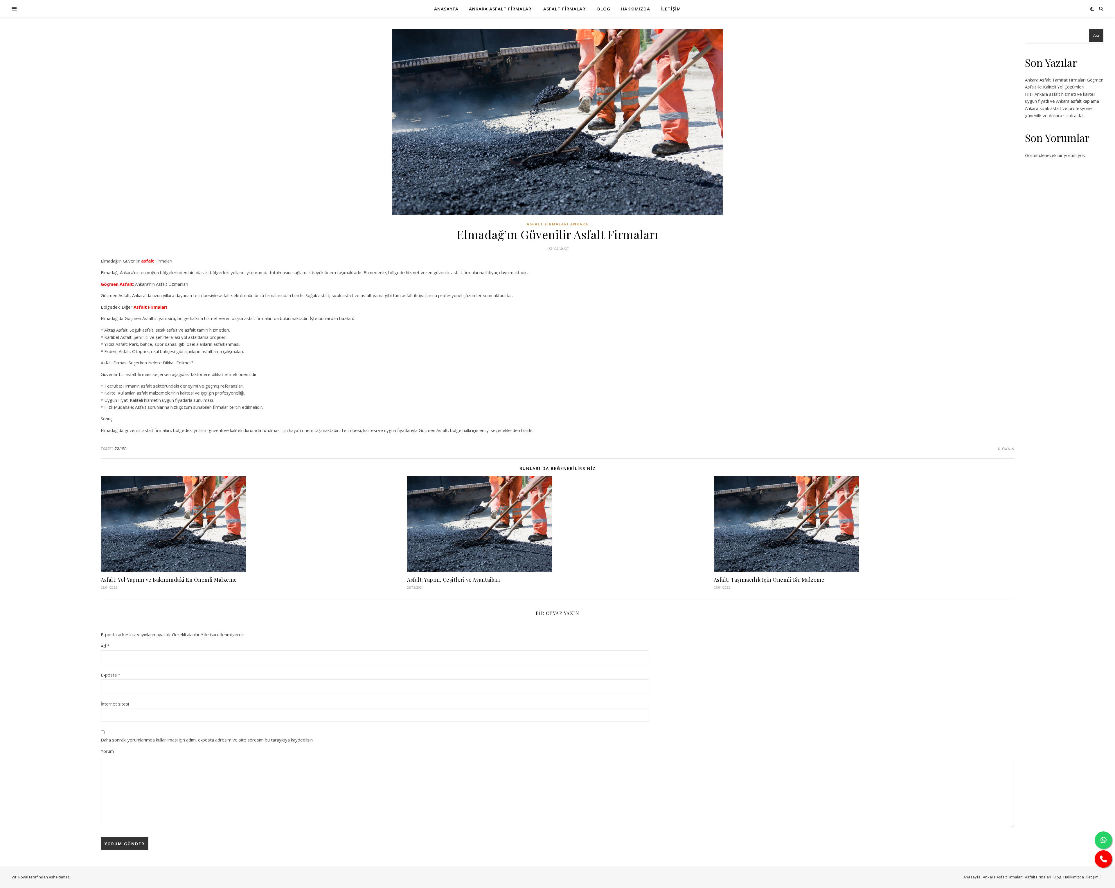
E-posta (110, 675)
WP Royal (20, 877)
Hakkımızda (635, 9)
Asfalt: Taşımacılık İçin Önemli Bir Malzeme (769, 579)
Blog (603, 9)
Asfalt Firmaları (565, 9)
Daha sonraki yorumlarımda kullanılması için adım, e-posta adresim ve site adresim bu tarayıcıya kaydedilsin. (207, 740)
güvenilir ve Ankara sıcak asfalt (1055, 115)
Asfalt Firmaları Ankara (557, 224)
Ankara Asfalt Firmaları (501, 9)
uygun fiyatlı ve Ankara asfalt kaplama (1062, 101)
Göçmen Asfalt (117, 284)
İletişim (671, 9)
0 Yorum (1006, 448)
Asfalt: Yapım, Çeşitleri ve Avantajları (453, 579)
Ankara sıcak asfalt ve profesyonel (1059, 108)
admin (120, 448)
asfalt (147, 261)
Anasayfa (446, 9)
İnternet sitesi (115, 704)
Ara (1096, 35)
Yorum (107, 751)
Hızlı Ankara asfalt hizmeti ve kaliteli (1060, 94)
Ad (105, 646)
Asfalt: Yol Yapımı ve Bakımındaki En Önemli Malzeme (169, 579)
